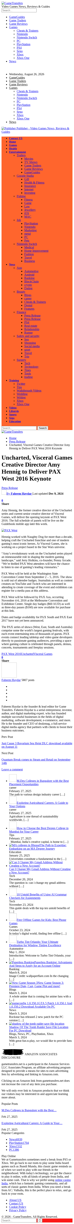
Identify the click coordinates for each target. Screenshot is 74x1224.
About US (15, 1200)
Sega (20, 51)
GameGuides (17, 17)
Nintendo (22, 34)
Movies (28, 158)
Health (13, 148)
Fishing (21, 196)
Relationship (31, 329)
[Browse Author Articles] (9, 676)
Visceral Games (43, 653)
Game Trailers (17, 20)
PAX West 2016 (11, 653)
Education (15, 421)
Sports (13, 414)
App (19, 267)
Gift (26, 179)
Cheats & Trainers (27, 30)
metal (27, 233)
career (27, 298)
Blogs (27, 295)
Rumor (28, 332)
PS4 (19, 47)
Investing (29, 192)
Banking (29, 278)
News (12, 61)
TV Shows (30, 162)
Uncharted (27, 653)
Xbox (20, 54)
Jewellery (30, 209)
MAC (27, 216)
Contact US (15, 138)
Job (19, 220)
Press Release (32, 315)
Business (29, 261)
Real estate (30, 325)
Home (12, 141)
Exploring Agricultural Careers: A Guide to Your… (32, 1123)
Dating (28, 288)
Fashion (29, 254)
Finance (21, 312)
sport (27, 349)
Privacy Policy (18, 1210)
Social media (32, 346)
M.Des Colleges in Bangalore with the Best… (29, 1110)
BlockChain (31, 281)
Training (14, 380)
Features (29, 308)
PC (18, 40)
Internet (28, 189)
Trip (26, 356)
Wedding (22, 394)
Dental (28, 305)
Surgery (21, 359)
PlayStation (23, 44)
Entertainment (17, 152)
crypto (28, 284)
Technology (31, 366)
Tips (19, 387)
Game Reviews (18, 23)
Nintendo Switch (27, 37)
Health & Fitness (34, 182)
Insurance (30, 186)
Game (27, 203)
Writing (21, 397)
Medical (29, 247)
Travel (28, 257)
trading (28, 377)
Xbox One (23, 57)
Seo (26, 339)
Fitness (28, 199)
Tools (27, 373)
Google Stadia (25, 175)
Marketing (30, 230)
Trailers (21, 155)
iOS (26, 213)
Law (27, 206)
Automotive (31, 271)
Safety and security (28, 336)
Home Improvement (36, 250)
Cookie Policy (17, 1206)
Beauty (21, 291)
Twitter (21, 383)
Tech (27, 363)
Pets (26, 240)
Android (29, 274)
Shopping (30, 342)
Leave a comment (12, 769)
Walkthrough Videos (29, 390)
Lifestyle (14, 411)
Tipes (27, 370)
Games (13, 27)
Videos (13, 407)
